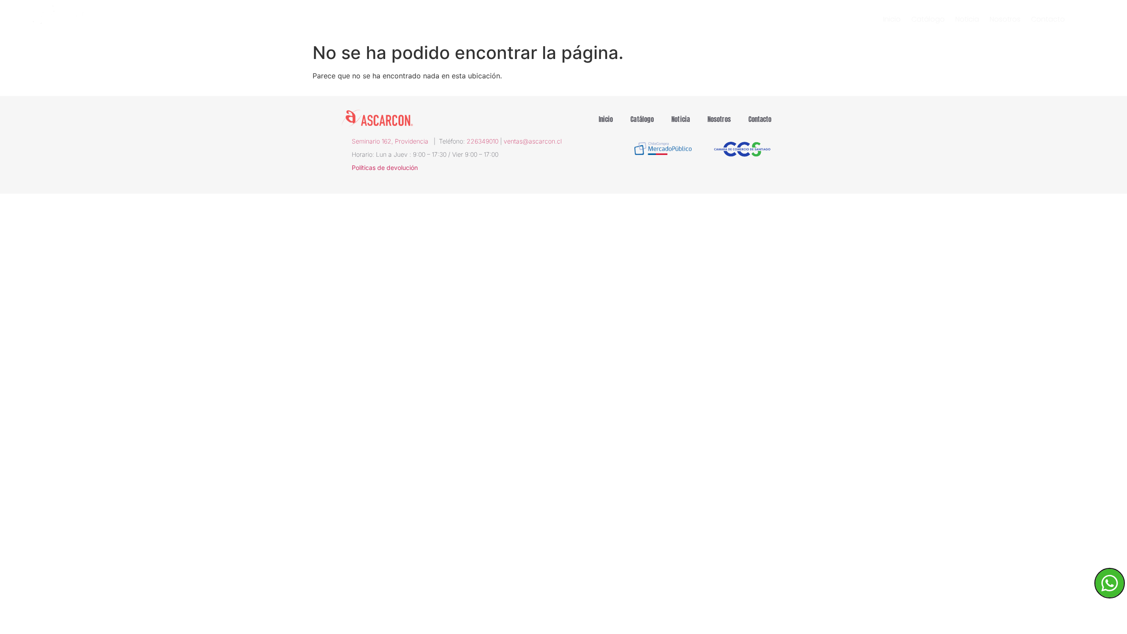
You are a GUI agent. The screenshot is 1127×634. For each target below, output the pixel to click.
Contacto (1048, 19)
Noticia (967, 19)
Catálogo (928, 19)
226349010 (482, 141)
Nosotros (1005, 19)
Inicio (892, 19)
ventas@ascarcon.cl (533, 141)
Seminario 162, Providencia (393, 141)
